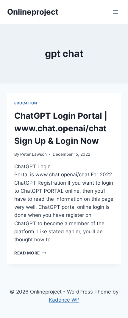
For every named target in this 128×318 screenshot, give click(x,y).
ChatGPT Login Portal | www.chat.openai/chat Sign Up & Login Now (60, 128)
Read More (30, 253)
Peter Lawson (33, 154)
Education (25, 103)
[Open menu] (115, 11)
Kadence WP (64, 300)
